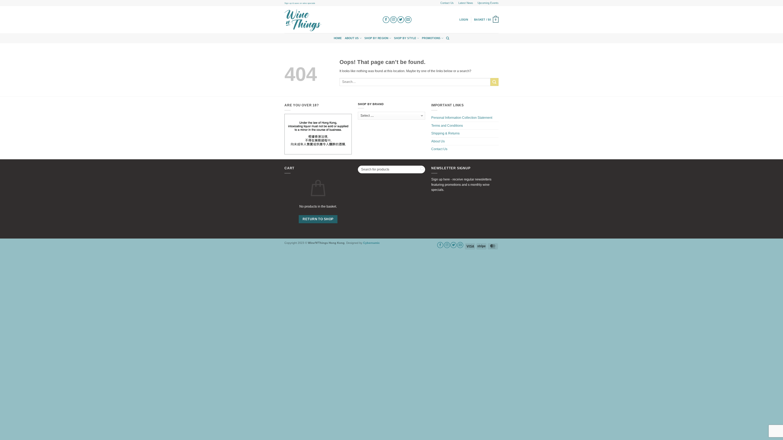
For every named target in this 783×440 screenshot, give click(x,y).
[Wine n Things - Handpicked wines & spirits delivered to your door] (330, 20)
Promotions (431, 38)
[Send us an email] (408, 19)
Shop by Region (376, 38)
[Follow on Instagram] (393, 19)
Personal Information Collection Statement (461, 117)
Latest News (465, 2)
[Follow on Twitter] (400, 19)
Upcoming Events (488, 2)
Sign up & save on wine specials (299, 3)
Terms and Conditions (447, 125)
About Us (352, 38)
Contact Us (447, 2)
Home (338, 38)
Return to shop (318, 219)
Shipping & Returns (445, 133)
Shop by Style (405, 38)
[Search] (447, 38)
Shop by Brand (371, 104)
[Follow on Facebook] (386, 19)
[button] (486, 19)
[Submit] (494, 82)
